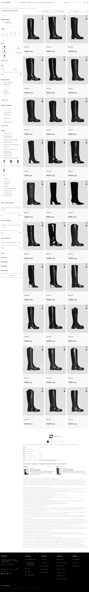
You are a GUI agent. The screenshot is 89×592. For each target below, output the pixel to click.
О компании (43, 559)
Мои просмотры (75, 565)
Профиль (74, 556)
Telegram (29, 571)
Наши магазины (44, 569)
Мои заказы (74, 562)
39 (30, 44)
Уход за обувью (40, 2)
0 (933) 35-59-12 (30, 563)
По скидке (61, 11)
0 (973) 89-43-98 (30, 565)
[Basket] (87, 2)
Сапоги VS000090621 (35, 469)
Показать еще (58, 436)
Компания (44, 556)
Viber (28, 568)
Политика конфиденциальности (21, 588)
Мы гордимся (44, 562)
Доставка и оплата (61, 565)
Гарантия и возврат (61, 569)
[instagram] (1, 573)
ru (74, 2)
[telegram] (6, 573)
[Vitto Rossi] (5, 2)
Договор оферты (44, 572)
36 (24, 44)
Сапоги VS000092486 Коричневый (48, 460)
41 (77, 44)
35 (46, 210)
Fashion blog (51, 2)
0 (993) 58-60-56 (30, 562)
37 (26, 44)
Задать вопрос (60, 575)
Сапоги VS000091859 (68, 469)
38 (28, 44)
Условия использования (6, 588)
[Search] (78, 2)
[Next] (85, 470)
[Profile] (84, 2)
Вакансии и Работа (45, 565)
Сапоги (26, 47)
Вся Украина (67, 2)
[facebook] (4, 573)
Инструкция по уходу (61, 578)
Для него (12, 564)
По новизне (46, 11)
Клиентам (59, 556)
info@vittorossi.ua (30, 574)
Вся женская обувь (9, 7)
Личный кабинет (75, 559)
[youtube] (10, 573)
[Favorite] (81, 2)
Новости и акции (60, 559)
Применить (11, 275)
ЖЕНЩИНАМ (22, 2)
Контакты (28, 556)
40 (32, 44)
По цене (76, 11)
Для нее (4, 564)
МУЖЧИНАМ (30, 2)
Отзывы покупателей (61, 572)
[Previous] (25, 470)
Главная (2, 7)
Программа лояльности (62, 562)
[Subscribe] (16, 568)
